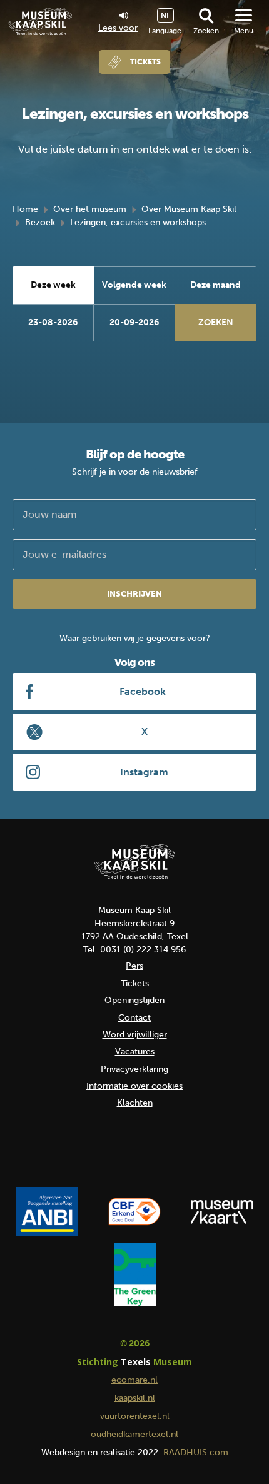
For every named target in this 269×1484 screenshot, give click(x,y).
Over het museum (89, 209)
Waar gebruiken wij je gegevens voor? (134, 638)
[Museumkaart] (222, 1212)
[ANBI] (47, 1212)
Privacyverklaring (134, 1069)
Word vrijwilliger (135, 1034)
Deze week (53, 285)
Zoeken (206, 30)
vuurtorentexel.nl (135, 1416)
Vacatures (135, 1051)
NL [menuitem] (165, 15)
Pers (134, 966)
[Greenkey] (134, 1274)
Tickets (145, 62)
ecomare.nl (134, 1380)
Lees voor (118, 27)
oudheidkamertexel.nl (134, 1434)
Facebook (142, 691)
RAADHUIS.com (195, 1452)
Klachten (135, 1103)
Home (25, 209)
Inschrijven (134, 593)
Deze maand (215, 285)
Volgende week (134, 285)
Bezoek (40, 222)
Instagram (144, 772)
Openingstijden (134, 1000)
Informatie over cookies (134, 1086)
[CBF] (134, 1212)
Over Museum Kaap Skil (188, 209)
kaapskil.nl (134, 1398)
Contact (134, 1017)
